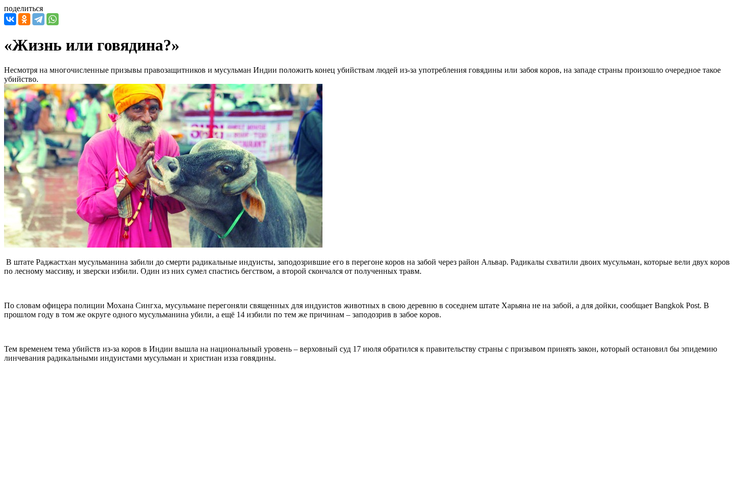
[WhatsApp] (53, 19)
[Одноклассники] (24, 19)
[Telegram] (38, 19)
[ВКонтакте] (10, 19)
